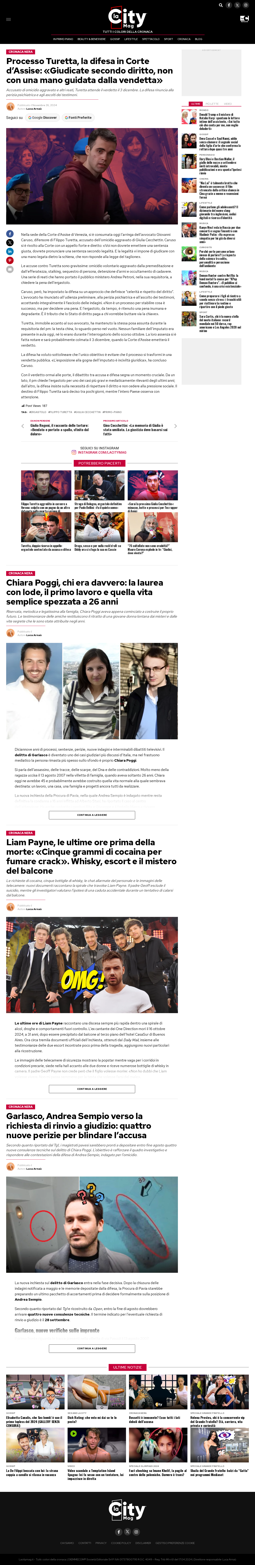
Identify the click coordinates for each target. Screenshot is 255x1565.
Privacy (101, 1543)
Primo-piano (113, 412)
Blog (198, 39)
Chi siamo (67, 1543)
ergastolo (38, 412)
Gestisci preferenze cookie (175, 1543)
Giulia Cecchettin (88, 412)
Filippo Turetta (61, 412)
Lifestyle (131, 39)
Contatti (84, 1543)
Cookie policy (121, 1543)
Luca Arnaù (34, 108)
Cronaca (184, 39)
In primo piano (63, 39)
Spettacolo (151, 39)
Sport (168, 39)
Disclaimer (143, 1543)
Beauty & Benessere (92, 39)
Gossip (115, 39)
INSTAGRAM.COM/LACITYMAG (101, 452)
